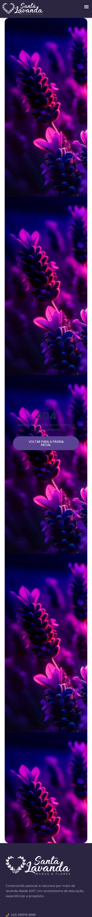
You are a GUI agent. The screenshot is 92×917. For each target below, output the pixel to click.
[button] (86, 6)
